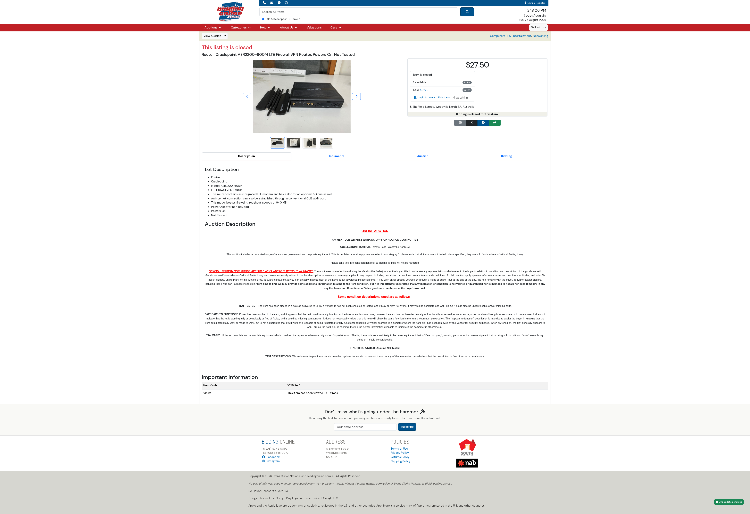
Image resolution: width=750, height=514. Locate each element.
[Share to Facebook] (483, 123)
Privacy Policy (400, 452)
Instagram (272, 461)
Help (263, 27)
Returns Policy (400, 457)
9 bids (467, 82)
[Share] (495, 123)
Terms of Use (399, 448)
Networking (540, 36)
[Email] (460, 123)
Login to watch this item (434, 97)
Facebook (272, 457)
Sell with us (538, 27)
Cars (334, 27)
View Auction (212, 36)
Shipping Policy (400, 461)
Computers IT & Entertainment (510, 36)
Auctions (211, 27)
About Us (287, 27)
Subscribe (407, 427)
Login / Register (536, 2)
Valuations (314, 27)
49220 (424, 90)
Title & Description (276, 19)
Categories (239, 27)
